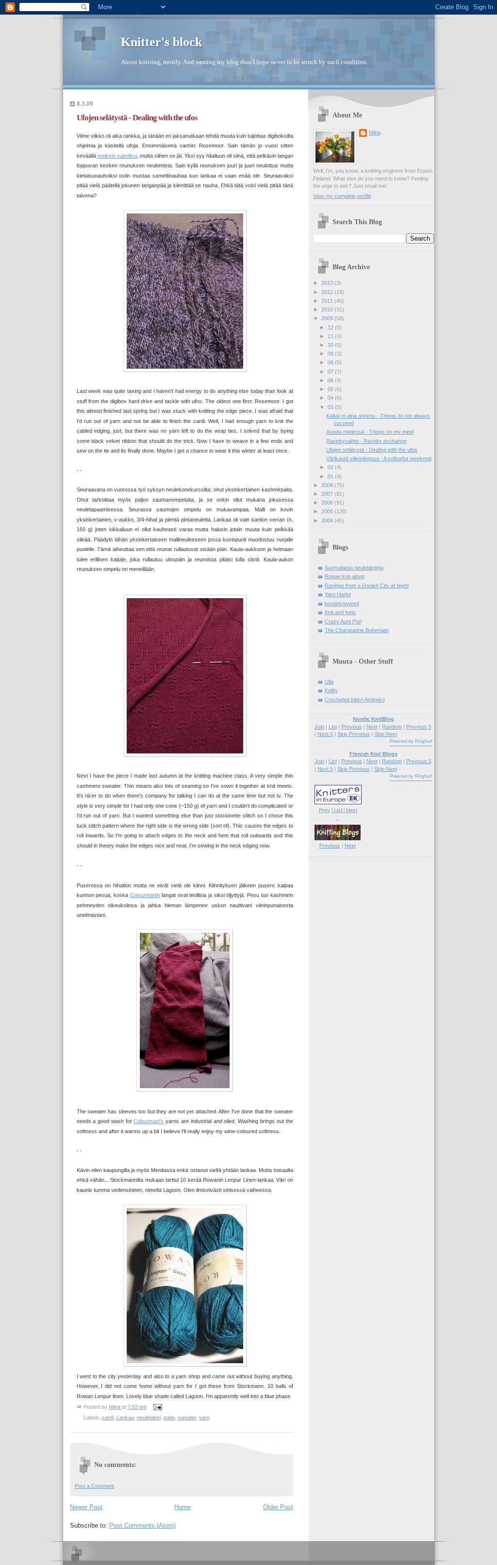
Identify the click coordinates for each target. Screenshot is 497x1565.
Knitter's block (161, 42)
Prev (324, 810)
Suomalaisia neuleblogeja (354, 568)
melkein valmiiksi (117, 156)
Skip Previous (353, 734)
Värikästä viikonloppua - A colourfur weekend (378, 458)
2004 (327, 520)
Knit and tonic (340, 612)
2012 (327, 292)
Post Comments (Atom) (142, 1525)
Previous (351, 727)
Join (319, 727)
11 (331, 336)
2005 (327, 511)
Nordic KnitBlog (373, 719)
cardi (108, 1417)
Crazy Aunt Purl (343, 621)
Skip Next (385, 734)
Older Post (278, 1507)
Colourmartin (145, 895)
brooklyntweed (342, 603)
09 (331, 354)
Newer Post (86, 1507)
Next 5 (325, 734)
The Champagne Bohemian (357, 630)
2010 (327, 309)
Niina (375, 132)
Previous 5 (418, 727)
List (333, 727)
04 (331, 398)
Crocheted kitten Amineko (355, 699)
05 (331, 389)
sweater (187, 1417)
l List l (338, 810)
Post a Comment (94, 1486)
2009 (327, 318)
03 (331, 407)
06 (331, 380)
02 (331, 467)
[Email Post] (157, 1407)
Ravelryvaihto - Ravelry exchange (366, 441)
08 (331, 362)
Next (372, 727)
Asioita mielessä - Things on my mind (370, 432)
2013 (327, 283)
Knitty (331, 690)
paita (169, 1417)
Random (392, 727)
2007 (327, 494)
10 (331, 345)
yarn (204, 1417)
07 (331, 372)
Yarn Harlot (338, 594)
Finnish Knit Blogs (373, 754)
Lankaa (125, 1417)
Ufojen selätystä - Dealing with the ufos (371, 450)
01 (331, 476)
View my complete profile (342, 196)
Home (182, 1507)
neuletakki (149, 1417)
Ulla (329, 682)
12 (331, 327)
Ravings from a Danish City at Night (367, 585)
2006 (327, 502)
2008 (327, 485)
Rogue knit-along (344, 576)
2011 (327, 301)
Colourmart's (148, 1121)
